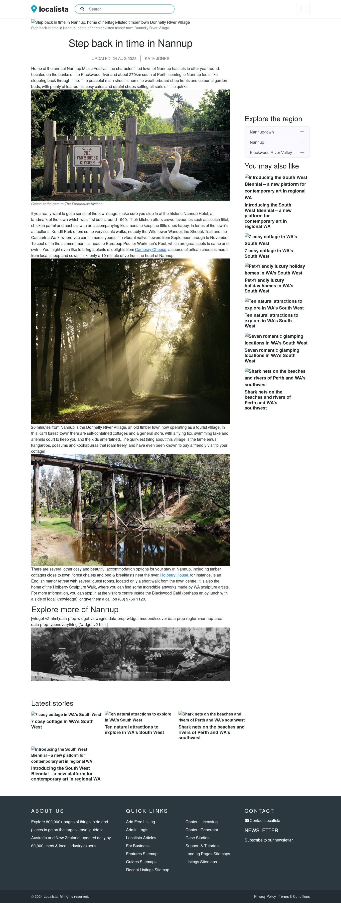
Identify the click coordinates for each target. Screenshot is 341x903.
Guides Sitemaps (141, 861)
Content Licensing (201, 821)
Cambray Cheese (150, 249)
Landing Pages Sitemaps (207, 853)
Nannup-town (262, 132)
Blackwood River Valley (271, 152)
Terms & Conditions (294, 896)
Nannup (257, 142)
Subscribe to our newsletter (269, 840)
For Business (138, 845)
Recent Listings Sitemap (147, 869)
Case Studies (197, 837)
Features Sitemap (142, 853)
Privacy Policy (265, 896)
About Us (47, 810)
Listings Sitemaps (201, 861)
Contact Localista (265, 820)
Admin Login (137, 829)
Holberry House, (174, 575)
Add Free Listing (140, 821)
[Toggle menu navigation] (303, 9)
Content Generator (201, 829)
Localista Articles (141, 837)
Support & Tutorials (202, 845)
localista (54, 9)
